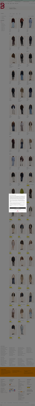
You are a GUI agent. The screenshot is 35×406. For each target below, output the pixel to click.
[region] (18, 203)
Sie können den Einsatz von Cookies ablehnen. (16, 203)
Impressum (10, 205)
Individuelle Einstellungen (17, 209)
